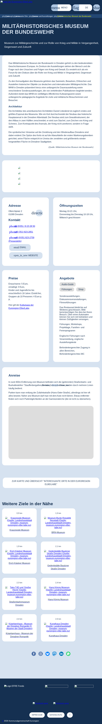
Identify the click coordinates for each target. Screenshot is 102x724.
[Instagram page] (61, 703)
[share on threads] (40, 654)
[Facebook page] (40, 703)
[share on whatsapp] (68, 654)
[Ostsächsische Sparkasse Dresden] (86, 690)
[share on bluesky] (47, 654)
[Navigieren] (39, 213)
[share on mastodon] (54, 654)
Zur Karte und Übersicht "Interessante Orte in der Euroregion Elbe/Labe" (51, 482)
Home (7, 16)
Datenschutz (56, 715)
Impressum (37, 715)
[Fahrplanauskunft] (55, 385)
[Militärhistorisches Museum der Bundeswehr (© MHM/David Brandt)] (51, 168)
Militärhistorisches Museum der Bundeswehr (74, 16)
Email (20, 247)
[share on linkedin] (61, 654)
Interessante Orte (21, 16)
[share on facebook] (34, 654)
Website (26, 255)
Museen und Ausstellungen (42, 16)
